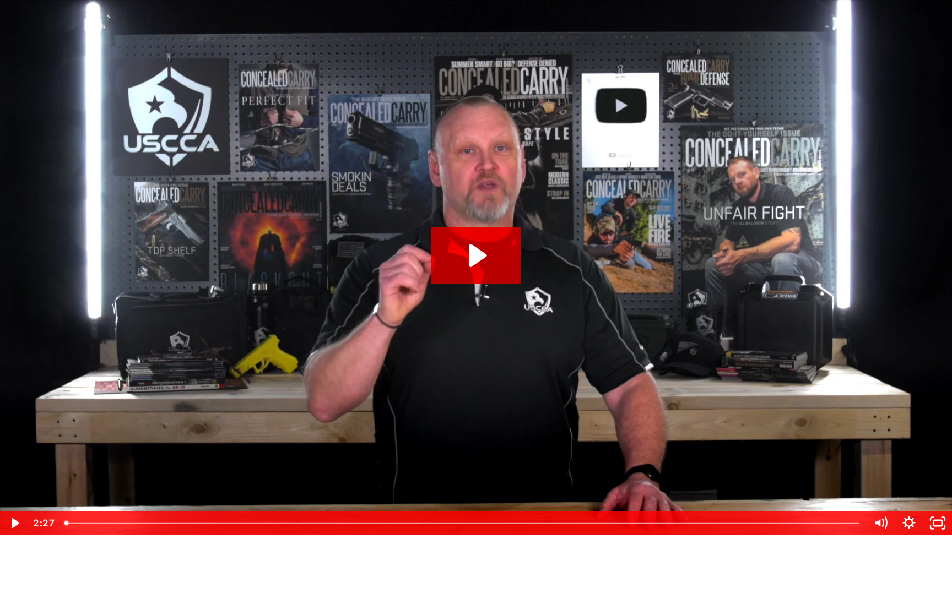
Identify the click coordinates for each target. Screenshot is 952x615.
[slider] (463, 523)
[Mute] (880, 523)
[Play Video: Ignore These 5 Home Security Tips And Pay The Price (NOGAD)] (476, 255)
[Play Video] (14, 523)
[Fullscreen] (937, 523)
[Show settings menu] (909, 523)
